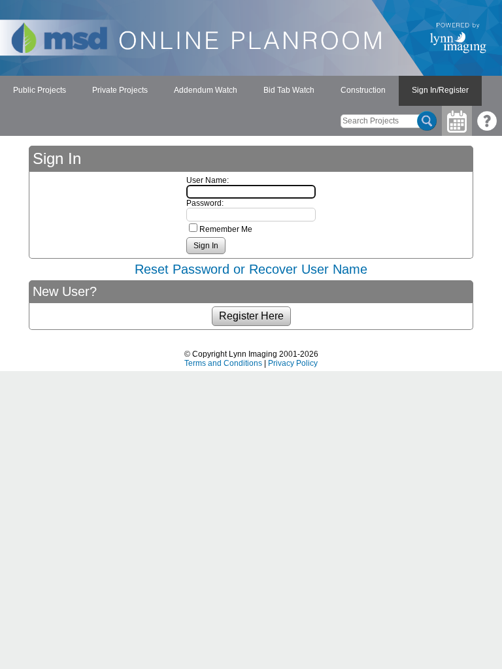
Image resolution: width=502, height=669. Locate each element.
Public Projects (39, 90)
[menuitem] (39, 91)
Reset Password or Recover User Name (251, 269)
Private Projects (120, 90)
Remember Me (225, 229)
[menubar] (241, 91)
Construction (363, 90)
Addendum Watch (205, 90)
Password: (205, 203)
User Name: (207, 180)
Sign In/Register (440, 90)
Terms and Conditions (223, 363)
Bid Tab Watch (288, 90)
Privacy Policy (293, 363)
